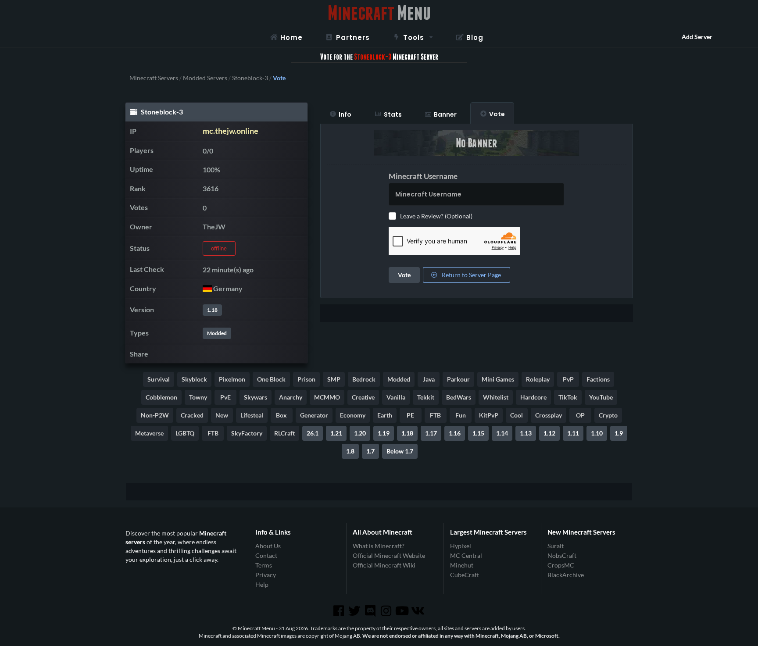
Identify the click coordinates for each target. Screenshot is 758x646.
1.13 (526, 433)
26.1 (312, 433)
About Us (268, 546)
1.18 (212, 310)
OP (580, 415)
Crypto (608, 415)
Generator (314, 415)
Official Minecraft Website (389, 555)
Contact (266, 555)
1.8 (350, 451)
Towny (198, 397)
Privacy (265, 574)
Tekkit (425, 397)
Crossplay (548, 415)
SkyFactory (246, 433)
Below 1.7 (399, 451)
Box (281, 415)
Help (261, 584)
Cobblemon (161, 397)
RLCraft (284, 433)
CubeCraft (464, 574)
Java (429, 379)
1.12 (549, 433)
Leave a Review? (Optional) (436, 216)
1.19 (384, 433)
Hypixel (460, 546)
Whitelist (495, 397)
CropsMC (560, 565)
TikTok (567, 397)
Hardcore (533, 397)
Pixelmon (232, 379)
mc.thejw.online (230, 131)
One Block (271, 379)
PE (410, 415)
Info (345, 114)
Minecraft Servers (153, 78)
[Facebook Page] (339, 610)
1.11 (573, 433)
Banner (445, 114)
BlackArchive (565, 574)
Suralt (555, 546)
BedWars (458, 397)
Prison (306, 379)
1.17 (431, 433)
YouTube (601, 397)
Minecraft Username (423, 176)
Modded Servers (205, 78)
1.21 (336, 433)
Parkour (458, 379)
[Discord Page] (371, 610)
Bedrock (363, 379)
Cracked (192, 415)
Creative (363, 397)
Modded (217, 333)
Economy (352, 415)
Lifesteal (251, 415)
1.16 (455, 433)
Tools (413, 37)
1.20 (360, 433)
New (221, 415)
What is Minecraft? (378, 546)
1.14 (502, 433)
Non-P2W (155, 415)
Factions (598, 379)
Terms (263, 565)
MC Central (466, 555)
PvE (225, 397)
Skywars (255, 397)
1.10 (597, 433)
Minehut (461, 565)
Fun (460, 415)
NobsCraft (561, 555)
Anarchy (290, 397)
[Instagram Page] (387, 610)
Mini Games (498, 379)
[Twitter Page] (355, 610)
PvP (568, 379)
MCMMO (327, 397)
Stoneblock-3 (250, 78)
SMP (333, 379)
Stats (393, 114)
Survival (158, 379)
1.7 (370, 451)
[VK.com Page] (418, 610)
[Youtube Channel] (403, 610)
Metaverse (149, 433)
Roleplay (538, 379)
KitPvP (488, 415)
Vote (497, 114)
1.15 (478, 433)
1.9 (619, 433)
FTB (435, 415)
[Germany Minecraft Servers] (207, 288)
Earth (384, 415)
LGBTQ (184, 433)
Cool (516, 415)
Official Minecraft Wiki (384, 565)
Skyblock (194, 379)
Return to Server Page (470, 274)
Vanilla (395, 397)
